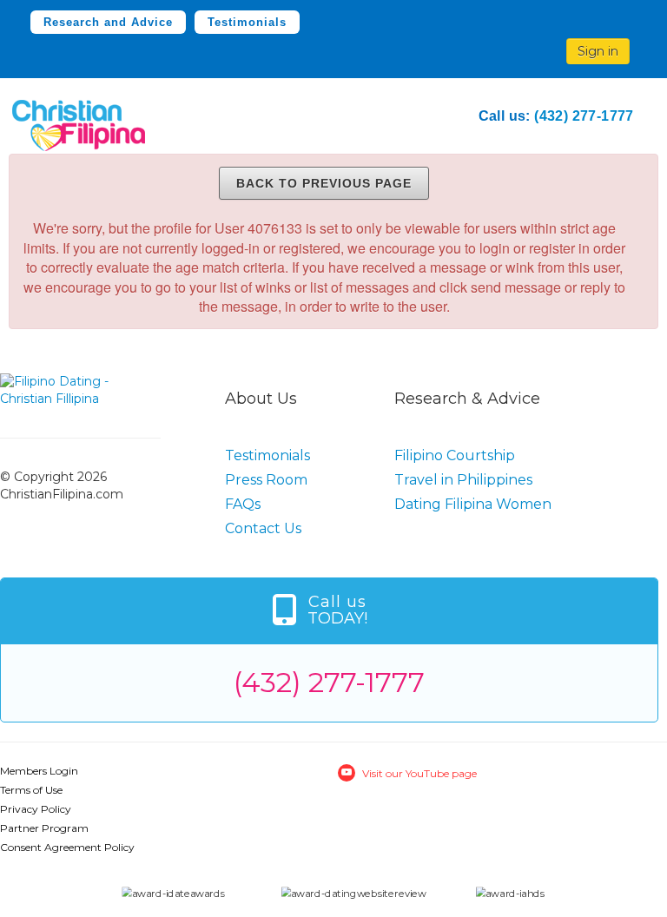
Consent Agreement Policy (67, 847)
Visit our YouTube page (419, 773)
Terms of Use (31, 789)
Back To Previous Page (324, 183)
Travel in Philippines (463, 480)
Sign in (598, 51)
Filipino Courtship (454, 455)
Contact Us (263, 528)
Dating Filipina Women (472, 504)
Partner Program (44, 828)
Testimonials (247, 22)
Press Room (266, 480)
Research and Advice (108, 22)
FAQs (243, 504)
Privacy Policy (35, 808)
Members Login (39, 770)
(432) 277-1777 (584, 116)
